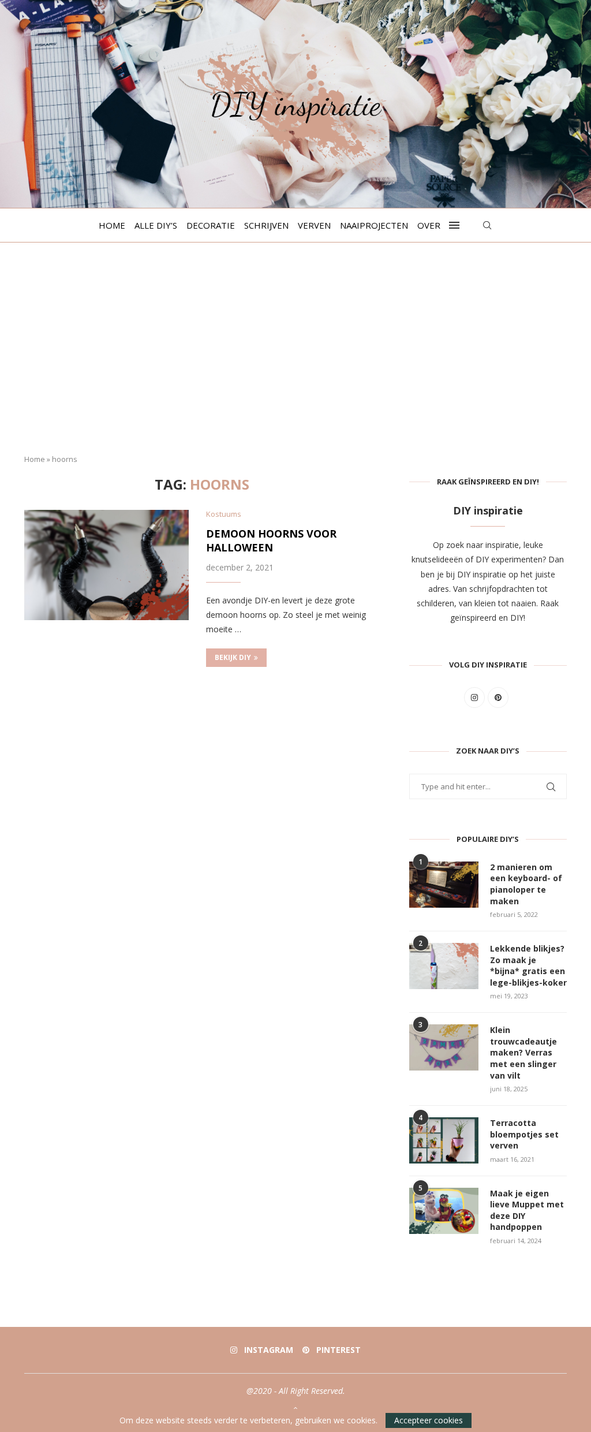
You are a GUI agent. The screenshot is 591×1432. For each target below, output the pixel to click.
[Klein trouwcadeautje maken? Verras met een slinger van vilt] (443, 1047)
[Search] (487, 225)
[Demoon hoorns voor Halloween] (106, 565)
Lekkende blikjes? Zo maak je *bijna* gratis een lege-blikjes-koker (528, 965)
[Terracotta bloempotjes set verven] (443, 1140)
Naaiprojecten (374, 225)
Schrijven (266, 225)
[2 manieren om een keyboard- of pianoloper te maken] (443, 885)
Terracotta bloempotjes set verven (524, 1134)
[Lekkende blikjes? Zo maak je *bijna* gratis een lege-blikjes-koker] (443, 966)
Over (428, 225)
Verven (314, 225)
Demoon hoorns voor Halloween (271, 540)
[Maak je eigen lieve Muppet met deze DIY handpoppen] (443, 1211)
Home (112, 225)
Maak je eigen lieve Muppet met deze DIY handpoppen (527, 1210)
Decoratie (210, 225)
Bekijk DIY (233, 657)
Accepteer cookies (428, 1420)
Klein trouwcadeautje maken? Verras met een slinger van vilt (523, 1052)
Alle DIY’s (155, 225)
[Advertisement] (295, 358)
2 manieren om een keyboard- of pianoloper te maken (526, 884)
